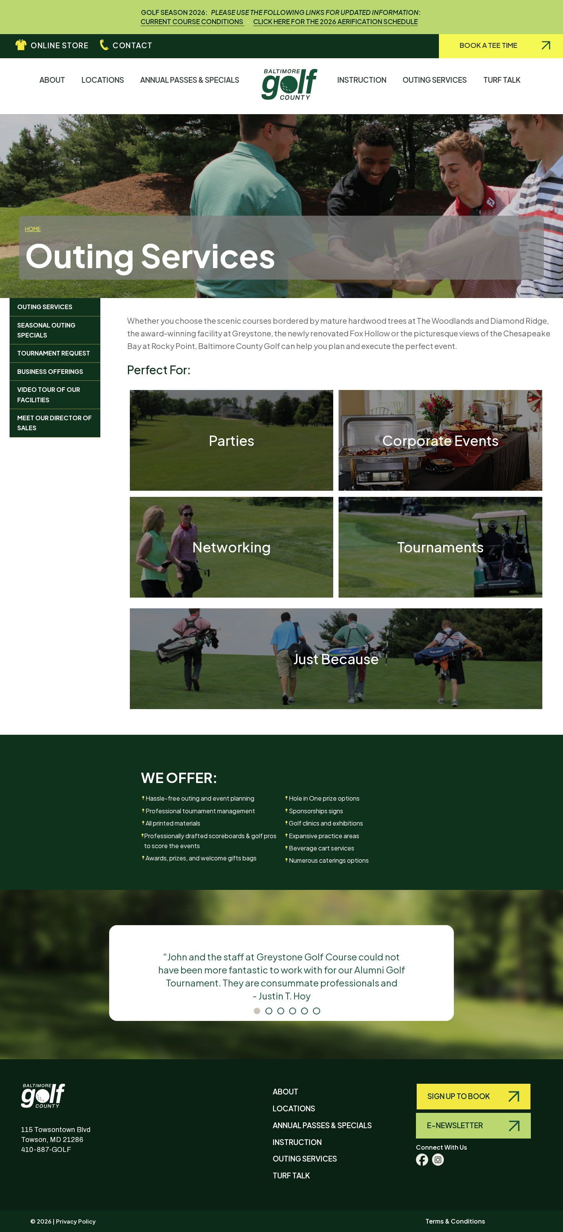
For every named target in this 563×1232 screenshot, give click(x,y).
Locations (105, 79)
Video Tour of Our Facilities (48, 394)
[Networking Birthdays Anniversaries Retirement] (231, 594)
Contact (133, 45)
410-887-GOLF (46, 1149)
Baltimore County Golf (50, 1090)
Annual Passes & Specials (191, 79)
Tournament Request (53, 353)
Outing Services (436, 79)
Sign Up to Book (459, 1096)
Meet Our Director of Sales (54, 423)
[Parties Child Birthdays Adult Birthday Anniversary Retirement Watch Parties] (231, 488)
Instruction (363, 79)
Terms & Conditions (455, 1221)
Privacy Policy (76, 1221)
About (54, 79)
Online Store (59, 45)
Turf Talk (503, 79)
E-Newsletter (455, 1125)
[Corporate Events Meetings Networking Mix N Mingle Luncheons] (440, 488)
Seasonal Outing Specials (46, 330)
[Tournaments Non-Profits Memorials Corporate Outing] (440, 594)
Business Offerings (50, 371)
